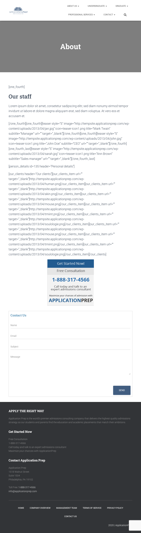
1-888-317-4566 (27, 487)
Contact (108, 14)
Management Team (66, 508)
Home (21, 508)
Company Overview (40, 508)
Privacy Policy (115, 508)
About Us (72, 6)
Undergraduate (96, 6)
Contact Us (70, 516)
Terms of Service (92, 508)
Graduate (121, 6)
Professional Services (80, 14)
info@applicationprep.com (23, 491)
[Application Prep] (18, 10)
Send (122, 390)
